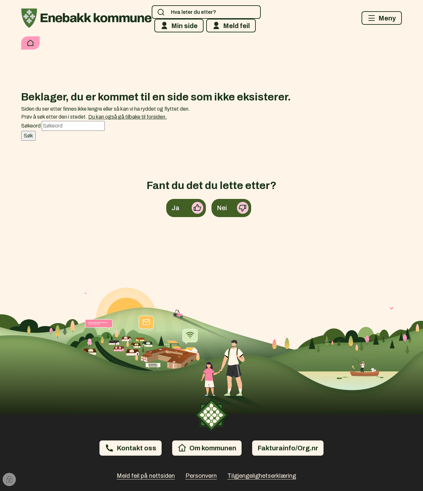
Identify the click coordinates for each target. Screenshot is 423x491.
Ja (175, 207)
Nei (222, 207)
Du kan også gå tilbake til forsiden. (127, 117)
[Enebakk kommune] (86, 18)
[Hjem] (30, 43)
